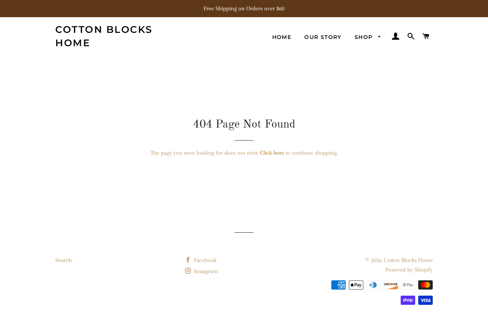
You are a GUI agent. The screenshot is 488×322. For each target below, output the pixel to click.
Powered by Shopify (409, 269)
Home (282, 37)
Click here (272, 152)
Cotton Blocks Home (104, 36)
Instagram (205, 271)
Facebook (205, 260)
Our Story (323, 37)
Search (63, 260)
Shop (365, 37)
